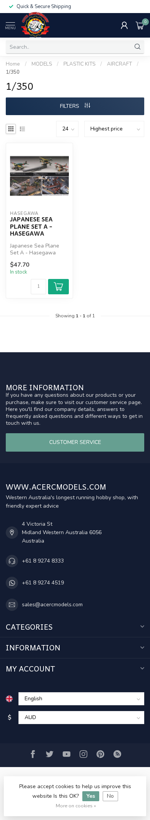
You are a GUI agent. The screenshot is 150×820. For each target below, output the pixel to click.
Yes (91, 796)
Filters (70, 106)
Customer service (75, 442)
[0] (140, 25)
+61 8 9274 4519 (43, 582)
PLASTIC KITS (79, 64)
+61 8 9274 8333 (43, 560)
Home (13, 64)
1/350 (13, 72)
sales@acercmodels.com (52, 604)
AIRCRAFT (119, 64)
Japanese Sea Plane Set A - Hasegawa (31, 226)
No (110, 796)
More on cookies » (76, 805)
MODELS (42, 64)
